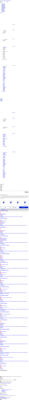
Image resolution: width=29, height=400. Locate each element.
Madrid (4, 168)
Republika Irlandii (5, 138)
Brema (4, 70)
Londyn (4, 167)
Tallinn (4, 89)
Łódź (3, 79)
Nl (5, 7)
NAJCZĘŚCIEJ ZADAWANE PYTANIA (6, 389)
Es (4, 5)
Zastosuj (4, 32)
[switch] (11, 202)
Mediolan (4, 83)
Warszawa (4, 72)
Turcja (4, 140)
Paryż (3, 170)
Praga (3, 84)
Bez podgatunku (5, 127)
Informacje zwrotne (2, 396)
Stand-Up (13, 126)
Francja (4, 143)
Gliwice (4, 75)
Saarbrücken (4, 87)
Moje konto (1, 12)
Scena (4, 120)
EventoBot (6, 385)
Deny (5, 207)
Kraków (4, 165)
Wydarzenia (13, 112)
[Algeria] (5, 378)
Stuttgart (4, 177)
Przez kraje (13, 133)
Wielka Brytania (5, 146)
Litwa (3, 142)
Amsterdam (4, 67)
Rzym (3, 86)
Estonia (4, 135)
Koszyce (4, 78)
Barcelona (4, 68)
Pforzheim (4, 172)
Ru (4, 4)
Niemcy (4, 144)
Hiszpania (4, 134)
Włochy (4, 139)
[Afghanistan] (5, 377)
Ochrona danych (3, 391)
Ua (4, 6)
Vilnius (4, 159)
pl (1, 2)
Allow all (24, 207)
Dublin (4, 76)
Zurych (4, 90)
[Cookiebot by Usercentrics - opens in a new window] (25, 192)
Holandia (4, 136)
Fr (4, 8)
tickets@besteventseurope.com (4, 394)
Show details (25, 205)
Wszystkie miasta (5, 152)
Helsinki (4, 176)
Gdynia (4, 161)
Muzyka (5, 119)
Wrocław (4, 74)
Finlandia (4, 141)
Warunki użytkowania (4, 390)
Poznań (4, 66)
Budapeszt (4, 71)
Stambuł (4, 88)
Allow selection (14, 207)
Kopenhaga (4, 77)
